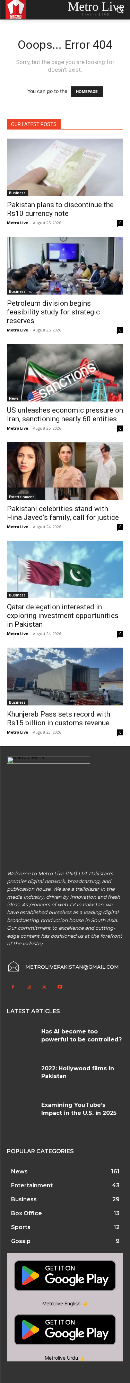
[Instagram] (29, 987)
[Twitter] (44, 987)
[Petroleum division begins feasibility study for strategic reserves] (65, 265)
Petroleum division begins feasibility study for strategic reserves (53, 312)
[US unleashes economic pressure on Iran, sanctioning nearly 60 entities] (65, 372)
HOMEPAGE (87, 91)
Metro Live (17, 222)
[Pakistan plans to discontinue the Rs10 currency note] (65, 167)
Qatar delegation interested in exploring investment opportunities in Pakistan (63, 615)
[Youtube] (60, 987)
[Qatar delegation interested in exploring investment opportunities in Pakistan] (65, 569)
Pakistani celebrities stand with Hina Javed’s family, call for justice (63, 513)
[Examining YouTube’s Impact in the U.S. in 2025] (21, 1113)
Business (17, 192)
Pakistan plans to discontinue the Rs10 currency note (60, 209)
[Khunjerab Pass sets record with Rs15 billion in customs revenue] (65, 676)
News (14, 398)
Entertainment (21, 496)
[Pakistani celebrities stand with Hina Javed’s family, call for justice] (65, 471)
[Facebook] (13, 987)
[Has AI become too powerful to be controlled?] (21, 1040)
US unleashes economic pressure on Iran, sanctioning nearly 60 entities (65, 414)
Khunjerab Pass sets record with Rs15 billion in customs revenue (58, 718)
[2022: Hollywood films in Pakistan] (21, 1077)
